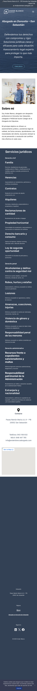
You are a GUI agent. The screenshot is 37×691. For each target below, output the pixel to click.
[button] (18, 66)
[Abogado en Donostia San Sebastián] (13, 11)
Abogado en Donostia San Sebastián (19, 614)
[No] (35, 685)
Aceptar (19, 688)
